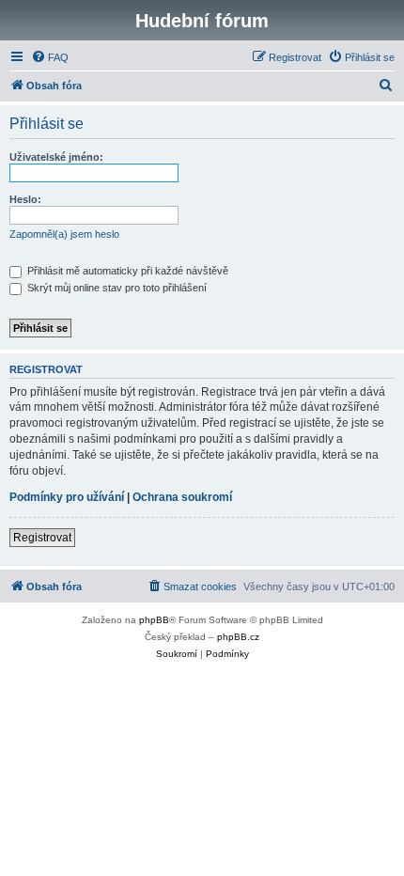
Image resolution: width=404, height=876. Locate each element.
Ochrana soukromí (182, 497)
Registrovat (42, 537)
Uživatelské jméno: (56, 157)
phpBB (154, 620)
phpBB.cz (238, 637)
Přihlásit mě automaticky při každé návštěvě (126, 270)
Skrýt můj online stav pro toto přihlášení (115, 287)
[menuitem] (50, 57)
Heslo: (25, 199)
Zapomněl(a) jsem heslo (64, 234)
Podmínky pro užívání (66, 497)
